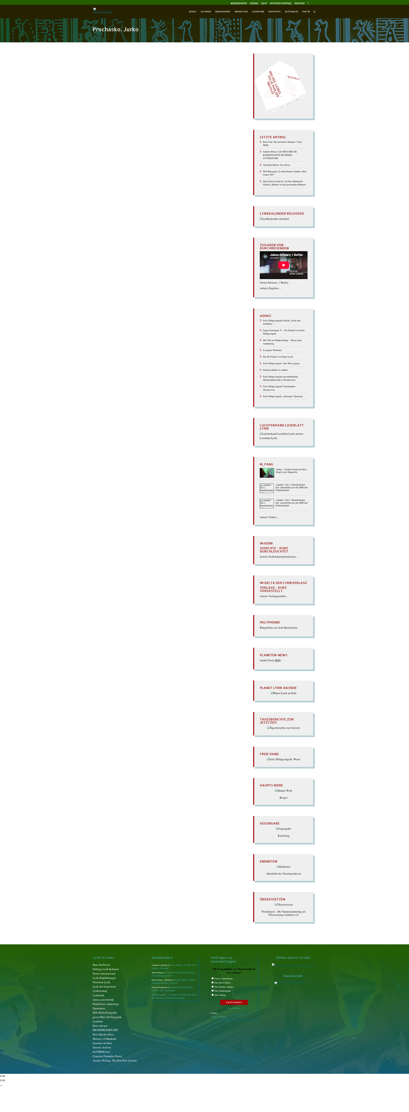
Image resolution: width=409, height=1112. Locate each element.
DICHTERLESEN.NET (105, 1030)
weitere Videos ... (269, 517)
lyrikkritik (98, 995)
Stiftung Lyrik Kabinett (106, 969)
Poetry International (104, 973)
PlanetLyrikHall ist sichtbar (275, 369)
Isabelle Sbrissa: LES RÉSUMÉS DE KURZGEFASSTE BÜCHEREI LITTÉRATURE (280, 155)
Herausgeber (222, 11)
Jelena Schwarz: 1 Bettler (274, 282)
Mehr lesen (99, 87)
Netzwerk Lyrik (101, 982)
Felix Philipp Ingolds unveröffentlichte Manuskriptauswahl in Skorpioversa (280, 378)
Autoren (206, 11)
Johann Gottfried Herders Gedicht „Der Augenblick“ (172, 989)
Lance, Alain (111, 72)
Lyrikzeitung (100, 991)
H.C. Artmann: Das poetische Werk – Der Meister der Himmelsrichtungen (175, 996)
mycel (264, 3)
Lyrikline (98, 1021)
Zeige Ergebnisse (234, 1008)
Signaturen (99, 1008)
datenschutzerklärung (280, 3)
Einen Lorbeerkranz (224, 978)
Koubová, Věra (184, 69)
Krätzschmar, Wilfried (206, 69)
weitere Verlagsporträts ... (274, 596)
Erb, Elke (116, 69)
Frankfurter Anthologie (106, 1004)
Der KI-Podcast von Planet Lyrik (278, 356)
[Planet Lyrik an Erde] (283, 693)
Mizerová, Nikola (129, 72)
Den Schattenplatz (223, 990)
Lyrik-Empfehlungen (104, 978)
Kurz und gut (100, 1025)
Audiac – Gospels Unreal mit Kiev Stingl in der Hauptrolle (291, 471)
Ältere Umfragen (218, 1016)
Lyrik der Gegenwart (104, 986)
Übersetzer (241, 11)
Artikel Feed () (270, 660)
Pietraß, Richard (185, 72)
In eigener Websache (272, 350)
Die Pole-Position (223, 982)
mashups (254, 3)
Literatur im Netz (102, 1043)
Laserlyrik (258, 11)
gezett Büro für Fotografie (107, 1017)
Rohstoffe (274, 11)
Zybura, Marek (224, 72)
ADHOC (192, 11)
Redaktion (102, 69)
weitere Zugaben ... (270, 288)
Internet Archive (102, 1047)
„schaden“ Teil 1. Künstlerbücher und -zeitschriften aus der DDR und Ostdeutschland (291, 503)
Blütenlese (291, 11)
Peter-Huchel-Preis (103, 1034)
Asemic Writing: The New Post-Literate (115, 1060)
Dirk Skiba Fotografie (105, 1012)
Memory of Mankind (104, 1039)
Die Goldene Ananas (224, 986)
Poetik (306, 11)
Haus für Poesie (101, 965)
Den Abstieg (220, 994)
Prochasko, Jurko (205, 72)
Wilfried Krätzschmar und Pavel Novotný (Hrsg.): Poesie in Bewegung (155, 63)
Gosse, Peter (129, 69)
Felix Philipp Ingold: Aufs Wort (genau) (281, 363)
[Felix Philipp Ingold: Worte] (283, 759)
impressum (299, 3)
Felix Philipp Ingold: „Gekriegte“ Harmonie (283, 396)
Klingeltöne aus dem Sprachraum (278, 627)
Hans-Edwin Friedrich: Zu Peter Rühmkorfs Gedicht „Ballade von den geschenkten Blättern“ (284, 183)
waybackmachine (239, 3)
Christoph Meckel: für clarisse (276, 164)
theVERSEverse (101, 1052)
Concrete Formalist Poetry (107, 1056)
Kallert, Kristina (165, 69)
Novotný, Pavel (148, 72)
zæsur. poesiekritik (103, 999)
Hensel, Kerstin (146, 69)
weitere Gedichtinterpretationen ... (279, 556)
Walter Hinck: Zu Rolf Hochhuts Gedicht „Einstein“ (173, 981)
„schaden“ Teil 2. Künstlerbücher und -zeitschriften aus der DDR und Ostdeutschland (291, 487)
